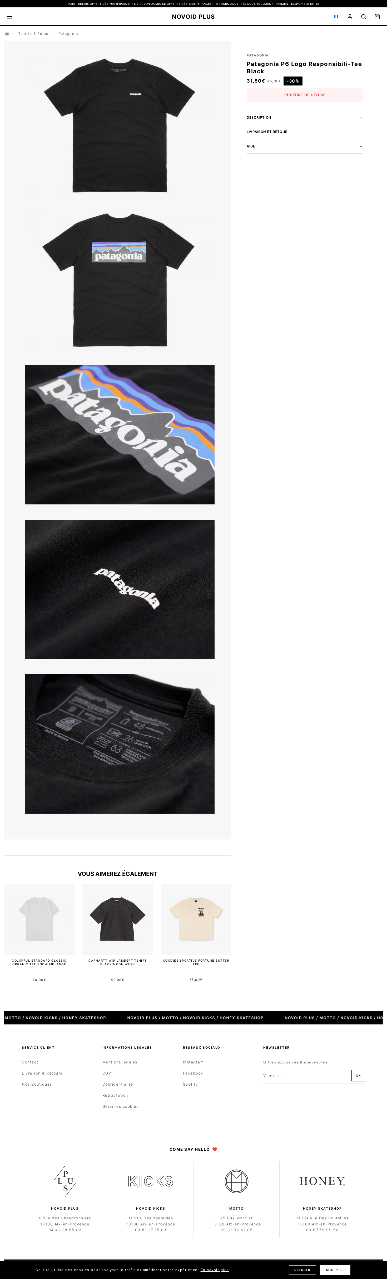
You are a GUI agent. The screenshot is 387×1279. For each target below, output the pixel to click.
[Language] (336, 16)
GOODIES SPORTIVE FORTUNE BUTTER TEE (196, 962)
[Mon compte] (350, 16)
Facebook (193, 1073)
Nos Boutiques (37, 1084)
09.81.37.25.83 (151, 1230)
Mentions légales (119, 1062)
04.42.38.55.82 (64, 1230)
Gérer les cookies (120, 1106)
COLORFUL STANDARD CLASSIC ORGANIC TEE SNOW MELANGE (39, 962)
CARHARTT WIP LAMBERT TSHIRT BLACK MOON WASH (117, 962)
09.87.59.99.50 (322, 1230)
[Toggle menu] (10, 16)
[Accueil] (7, 33)
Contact (30, 1062)
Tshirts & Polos (33, 33)
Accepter (335, 1270)
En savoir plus (215, 1270)
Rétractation (115, 1095)
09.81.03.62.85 (236, 1230)
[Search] (363, 16)
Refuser (302, 1270)
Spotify (190, 1084)
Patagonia (68, 33)
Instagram (193, 1062)
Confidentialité (117, 1084)
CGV (106, 1073)
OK (358, 1075)
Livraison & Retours (42, 1073)
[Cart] (377, 16)
